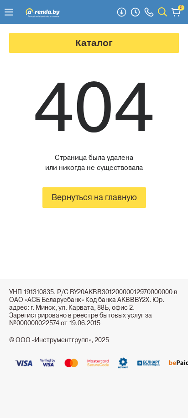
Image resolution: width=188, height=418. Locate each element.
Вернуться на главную (94, 197)
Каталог (94, 42)
